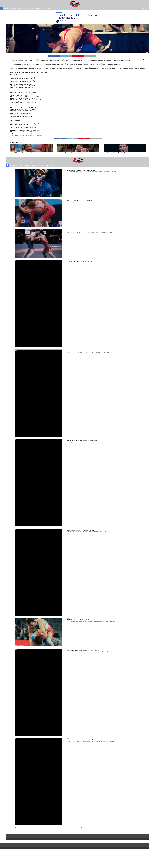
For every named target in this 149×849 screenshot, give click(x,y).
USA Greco (6, 8)
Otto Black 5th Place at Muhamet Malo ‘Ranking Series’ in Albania (69, 152)
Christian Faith (38, 8)
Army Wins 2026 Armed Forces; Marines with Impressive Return (22, 152)
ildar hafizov (32, 135)
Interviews (20, 8)
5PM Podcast (47, 8)
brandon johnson (26, 135)
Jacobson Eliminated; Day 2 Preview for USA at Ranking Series (115, 152)
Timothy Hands (64, 20)
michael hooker (39, 135)
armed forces (19, 135)
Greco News (13, 8)
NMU (32, 8)
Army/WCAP (27, 8)
